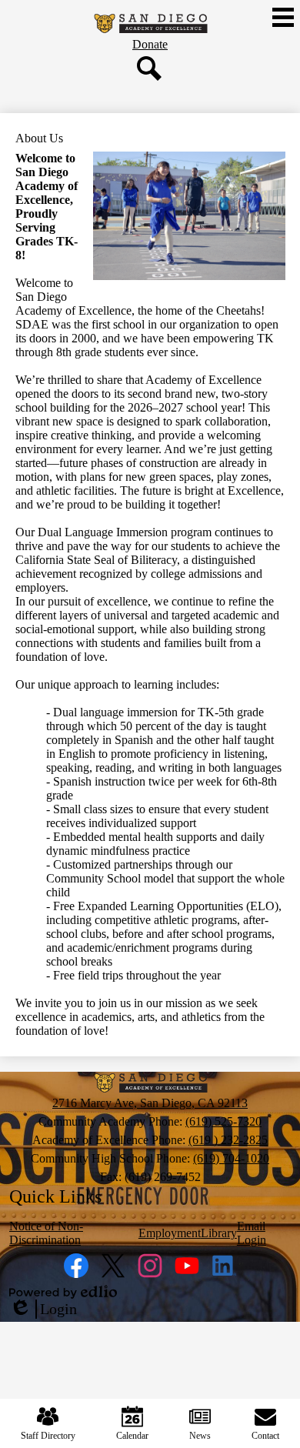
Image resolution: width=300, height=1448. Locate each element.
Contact (265, 1435)
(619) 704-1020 (231, 1158)
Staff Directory (48, 1435)
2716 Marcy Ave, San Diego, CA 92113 (150, 1102)
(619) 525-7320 (223, 1121)
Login (43, 1309)
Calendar (132, 1435)
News (200, 1435)
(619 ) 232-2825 (228, 1139)
